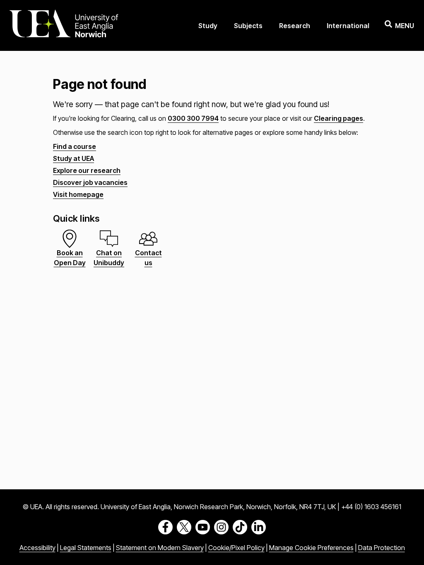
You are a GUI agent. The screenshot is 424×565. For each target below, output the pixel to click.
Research (294, 26)
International (348, 26)
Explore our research (86, 170)
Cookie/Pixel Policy (236, 547)
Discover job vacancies (90, 182)
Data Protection (381, 547)
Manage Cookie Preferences (311, 547)
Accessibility (37, 547)
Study (207, 26)
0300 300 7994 (193, 118)
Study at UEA (73, 158)
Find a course (74, 146)
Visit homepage (78, 194)
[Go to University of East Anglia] (64, 25)
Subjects (248, 26)
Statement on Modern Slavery (160, 547)
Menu (404, 26)
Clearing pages (338, 118)
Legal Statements (85, 547)
